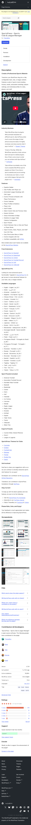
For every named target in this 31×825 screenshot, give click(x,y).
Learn (3, 774)
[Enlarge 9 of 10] (13, 560)
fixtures (27, 687)
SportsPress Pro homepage (17, 498)
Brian (6, 644)
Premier (6, 455)
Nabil (6, 660)
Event (22, 687)
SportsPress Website (12, 245)
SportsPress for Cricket (11, 257)
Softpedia (9, 162)
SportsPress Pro (21, 275)
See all (27, 721)
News (3, 764)
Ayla (6, 650)
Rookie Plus (7, 457)
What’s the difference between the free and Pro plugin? (11, 620)
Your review (5, 721)
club (19, 687)
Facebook (20, 502)
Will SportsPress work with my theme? (13, 598)
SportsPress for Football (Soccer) (14, 260)
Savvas (7, 655)
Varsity (6, 459)
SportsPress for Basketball (12, 255)
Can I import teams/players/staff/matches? (10, 614)
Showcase (19, 761)
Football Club (8, 450)
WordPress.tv (6, 783)
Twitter (27, 502)
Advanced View (6, 695)
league (22, 690)
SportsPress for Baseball (11, 253)
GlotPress (16, 484)
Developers (5, 780)
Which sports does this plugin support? (13, 593)
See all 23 (26, 683)
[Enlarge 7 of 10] (13, 550)
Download (5, 42)
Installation (6, 56)
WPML (22, 239)
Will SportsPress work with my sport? (13, 609)
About (3, 761)
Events (18, 777)
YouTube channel (19, 500)
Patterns (18, 769)
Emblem (6, 447)
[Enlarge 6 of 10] (27, 541)
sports (27, 690)
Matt (4, 791)
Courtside (7, 445)
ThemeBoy (7, 38)
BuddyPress (6, 796)
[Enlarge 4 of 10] (27, 531)
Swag (18, 783)
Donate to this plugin (8, 751)
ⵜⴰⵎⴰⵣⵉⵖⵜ (8, 803)
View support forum (7, 737)
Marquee (6, 452)
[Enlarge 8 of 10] (27, 550)
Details (5, 48)
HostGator (17, 179)
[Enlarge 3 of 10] (13, 531)
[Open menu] (28, 2)
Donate (19, 780)
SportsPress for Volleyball (11, 265)
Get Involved (20, 774)
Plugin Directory (6, 7)
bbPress (5, 793)
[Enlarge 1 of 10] (13, 522)
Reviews (5, 52)
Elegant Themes (20, 146)
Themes (18, 764)
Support (5, 64)
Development (7, 60)
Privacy (4, 769)
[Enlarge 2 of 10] (27, 522)
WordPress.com (7, 788)
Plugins (18, 766)
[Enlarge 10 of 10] (27, 569)
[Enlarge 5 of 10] (13, 541)
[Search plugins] (18, 18)
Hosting (4, 766)
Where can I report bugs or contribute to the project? (9, 603)
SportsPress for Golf (10, 262)
